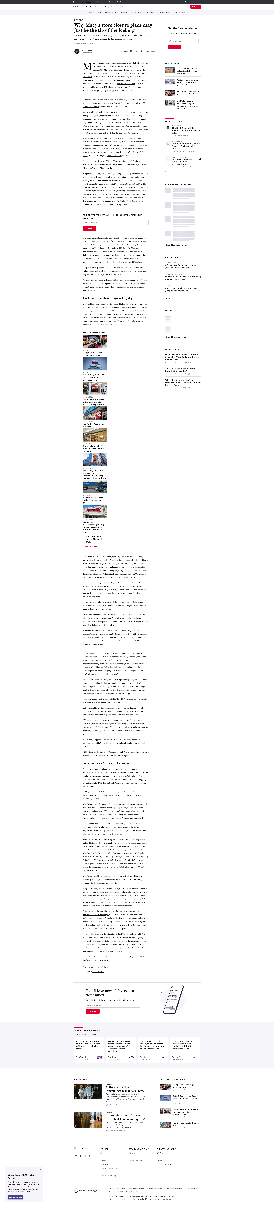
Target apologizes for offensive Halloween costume (187, 71)
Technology (109, 12)
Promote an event (179, 337)
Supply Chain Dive (130, 2)
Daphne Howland (87, 50)
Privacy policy (114, 1199)
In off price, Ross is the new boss (186, 1124)
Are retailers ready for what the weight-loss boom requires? (125, 1117)
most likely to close (99, 853)
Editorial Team (105, 1157)
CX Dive (99, 2)
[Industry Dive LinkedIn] (76, 1156)
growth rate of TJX (101, 161)
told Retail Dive (120, 752)
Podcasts (98, 7)
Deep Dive (90, 7)
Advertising (133, 1153)
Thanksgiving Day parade (101, 90)
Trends (174, 12)
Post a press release (179, 245)
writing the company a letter (120, 898)
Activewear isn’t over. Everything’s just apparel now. (125, 1089)
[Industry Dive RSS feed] (89, 1156)
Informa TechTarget (145, 1189)
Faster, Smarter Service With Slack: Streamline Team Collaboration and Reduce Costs (182, 357)
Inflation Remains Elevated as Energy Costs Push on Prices (183, 277)
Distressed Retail (127, 12)
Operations (90, 12)
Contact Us (104, 1160)
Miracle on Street (126, 83)
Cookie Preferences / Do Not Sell (158, 1199)
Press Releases (123, 7)
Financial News (165, 12)
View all (168, 172)
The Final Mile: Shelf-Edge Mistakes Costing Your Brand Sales (186, 130)
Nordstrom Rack (120, 161)
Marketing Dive (118, 2)
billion (89, 895)
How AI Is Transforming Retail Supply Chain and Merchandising (186, 161)
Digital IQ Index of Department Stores (114, 782)
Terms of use (125, 1199)
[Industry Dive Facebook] (80, 1156)
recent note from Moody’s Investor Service (123, 823)
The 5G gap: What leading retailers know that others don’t (182, 369)
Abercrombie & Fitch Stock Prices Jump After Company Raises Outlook (182, 289)
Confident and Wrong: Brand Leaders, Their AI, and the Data (186, 146)
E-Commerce (183, 12)
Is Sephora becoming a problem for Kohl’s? (188, 92)
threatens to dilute (114, 155)
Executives (154, 12)
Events (113, 7)
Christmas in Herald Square (117, 87)
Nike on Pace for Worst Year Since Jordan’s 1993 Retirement (181, 266)
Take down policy (138, 1199)
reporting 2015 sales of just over (134, 73)
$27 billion (87, 76)
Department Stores (141, 12)
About (102, 1153)
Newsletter (104, 1164)
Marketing (99, 12)
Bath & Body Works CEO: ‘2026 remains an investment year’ (186, 1098)
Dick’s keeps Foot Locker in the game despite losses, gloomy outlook (188, 105)
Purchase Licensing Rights (110, 1168)
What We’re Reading (108, 1175)
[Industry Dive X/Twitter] (85, 1156)
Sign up (197, 7)
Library (106, 7)
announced (113, 944)
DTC (116, 12)
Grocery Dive (107, 2)
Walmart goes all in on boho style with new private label (188, 82)
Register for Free (15, 1197)
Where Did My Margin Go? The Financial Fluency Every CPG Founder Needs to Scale (183, 382)
